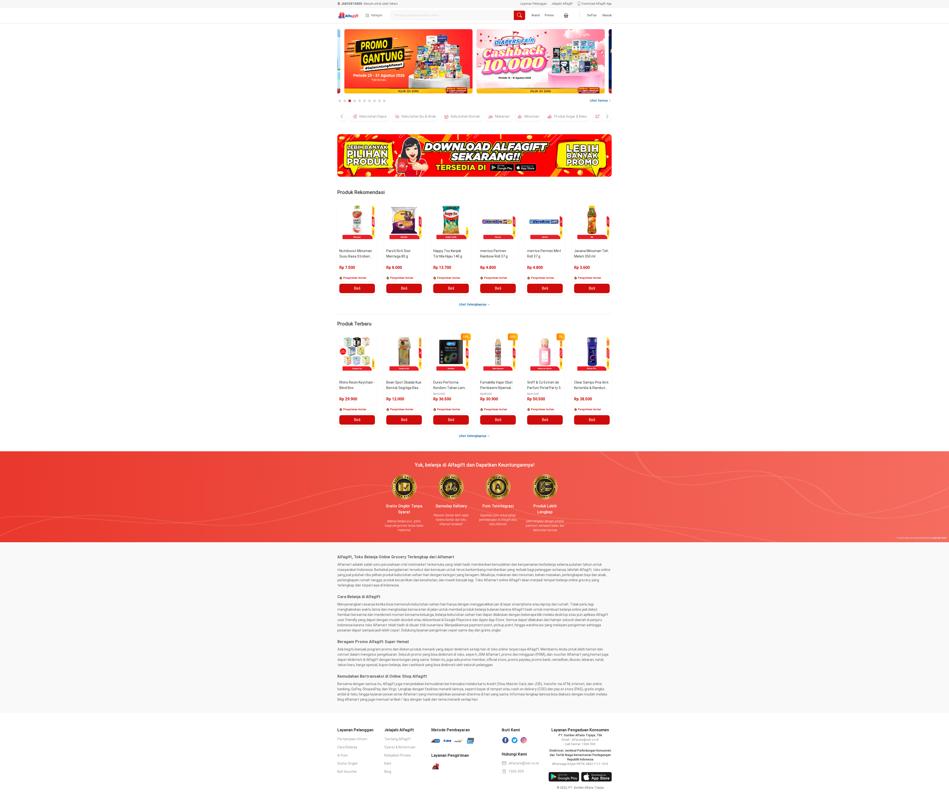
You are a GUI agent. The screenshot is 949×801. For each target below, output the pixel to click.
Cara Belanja (347, 747)
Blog (387, 772)
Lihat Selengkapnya (472, 304)
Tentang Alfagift (397, 739)
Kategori (376, 15)
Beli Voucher (347, 772)
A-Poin (342, 755)
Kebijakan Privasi (397, 755)
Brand (536, 15)
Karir (387, 763)
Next (592, 62)
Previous (357, 62)
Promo (549, 15)
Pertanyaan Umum (352, 739)
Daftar (592, 15)
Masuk (607, 15)
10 (384, 101)
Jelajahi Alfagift (562, 3)
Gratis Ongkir (347, 763)
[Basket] (566, 15)
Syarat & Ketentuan (399, 747)
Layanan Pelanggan (533, 3)
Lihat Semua (599, 100)
